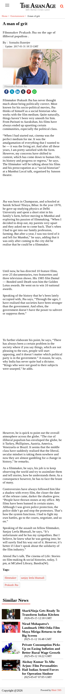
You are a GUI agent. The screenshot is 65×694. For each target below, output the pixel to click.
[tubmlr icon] (23, 90)
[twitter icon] (12, 90)
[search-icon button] (61, 6)
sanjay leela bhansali (33, 577)
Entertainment (18, 16)
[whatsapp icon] (35, 90)
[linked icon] (18, 90)
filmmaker (11, 577)
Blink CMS (56, 690)
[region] (32, 400)
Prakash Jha (12, 584)
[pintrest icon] (29, 90)
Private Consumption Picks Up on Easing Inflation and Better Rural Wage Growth (41, 648)
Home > (6, 16)
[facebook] (7, 90)
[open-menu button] (7, 5)
